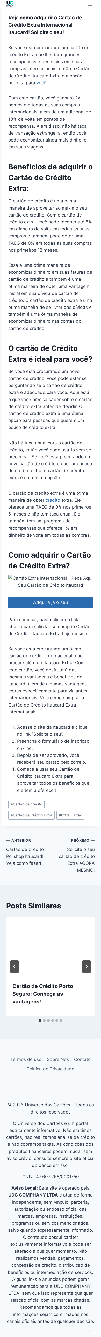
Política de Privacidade (50, 1069)
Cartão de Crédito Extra (31, 815)
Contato (82, 1059)
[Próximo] (86, 966)
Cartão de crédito (26, 804)
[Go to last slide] (14, 966)
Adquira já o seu (50, 602)
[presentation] (50, 946)
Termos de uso (25, 1059)
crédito (53, 500)
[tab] (40, 1020)
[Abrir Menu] (90, 4)
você (41, 82)
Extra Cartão (70, 815)
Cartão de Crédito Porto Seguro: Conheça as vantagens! (42, 994)
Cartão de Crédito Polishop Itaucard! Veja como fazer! (25, 852)
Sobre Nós (58, 1059)
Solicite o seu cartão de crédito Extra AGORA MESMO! (77, 855)
